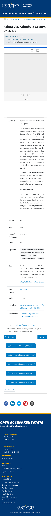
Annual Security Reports (10, 482)
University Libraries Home (12, 425)
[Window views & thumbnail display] (32, 50)
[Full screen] (43, 50)
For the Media (7, 491)
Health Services (7, 494)
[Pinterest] (25, 403)
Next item (42, 337)
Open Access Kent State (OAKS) (22, 13)
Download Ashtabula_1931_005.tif (21, 382)
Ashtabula (23, 289)
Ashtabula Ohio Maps (28, 255)
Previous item (10, 337)
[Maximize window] (38, 50)
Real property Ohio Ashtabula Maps (33, 252)
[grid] (25, 109)
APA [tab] (10, 325)
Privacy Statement (8, 499)
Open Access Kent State (13, 36)
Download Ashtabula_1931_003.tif (21, 364)
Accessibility (6, 479)
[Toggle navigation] (44, 13)
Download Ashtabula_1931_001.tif (21, 345)
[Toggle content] (21, 213)
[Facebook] (6, 403)
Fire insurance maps (28, 258)
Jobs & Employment (9, 496)
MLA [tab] (34, 325)
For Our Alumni (7, 488)
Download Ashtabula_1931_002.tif (21, 355)
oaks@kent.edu (7, 458)
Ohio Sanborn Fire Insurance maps (20, 39)
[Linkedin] (12, 403)
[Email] (32, 403)
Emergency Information (10, 485)
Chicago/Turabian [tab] (22, 325)
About (4, 465)
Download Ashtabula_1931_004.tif (22, 373)
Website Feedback (8, 502)
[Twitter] (19, 403)
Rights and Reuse (8, 471)
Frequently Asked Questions (12, 468)
